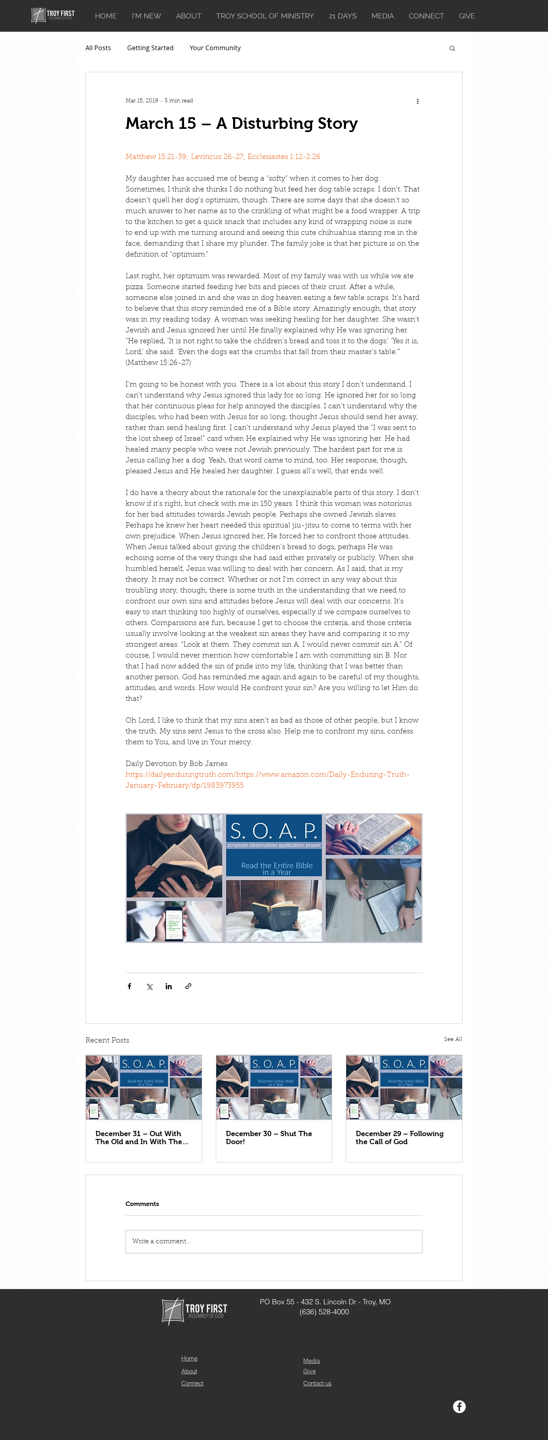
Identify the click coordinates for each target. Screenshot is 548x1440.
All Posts (98, 48)
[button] (452, 48)
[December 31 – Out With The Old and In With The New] (144, 1087)
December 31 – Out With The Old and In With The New (138, 1138)
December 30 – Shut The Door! (269, 1138)
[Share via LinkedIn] (169, 986)
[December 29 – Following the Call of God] (404, 1087)
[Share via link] (188, 986)
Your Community (215, 48)
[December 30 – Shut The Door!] (274, 1087)
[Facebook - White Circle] (459, 1406)
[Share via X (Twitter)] (149, 986)
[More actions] (417, 101)
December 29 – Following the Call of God (400, 1138)
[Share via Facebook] (129, 986)
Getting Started (150, 48)
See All (453, 1040)
